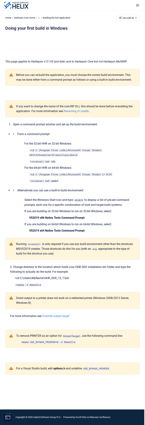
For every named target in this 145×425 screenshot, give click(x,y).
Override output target (55, 316)
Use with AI (128, 18)
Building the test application (56, 17)
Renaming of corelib (76, 111)
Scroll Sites (81, 417)
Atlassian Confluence (100, 417)
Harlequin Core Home (24, 17)
